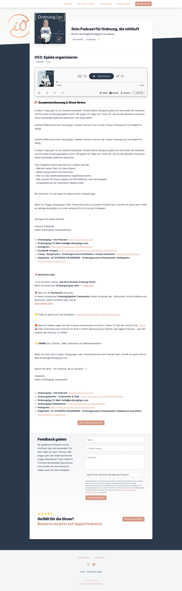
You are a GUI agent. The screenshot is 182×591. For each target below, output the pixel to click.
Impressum (99, 557)
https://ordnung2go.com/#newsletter (86, 403)
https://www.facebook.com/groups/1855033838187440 (88, 250)
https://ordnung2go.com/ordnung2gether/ (101, 396)
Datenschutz (84, 557)
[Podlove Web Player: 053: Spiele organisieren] (91, 82)
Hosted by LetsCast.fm (91, 580)
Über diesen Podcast (86, 4)
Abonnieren (145, 4)
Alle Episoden (106, 4)
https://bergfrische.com (127, 254)
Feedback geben (124, 4)
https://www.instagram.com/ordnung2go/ (71, 247)
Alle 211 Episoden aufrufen (91, 423)
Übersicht (68, 4)
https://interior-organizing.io (52, 261)
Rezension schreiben (133, 519)
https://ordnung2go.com (80, 239)
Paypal (141, 325)
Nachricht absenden (96, 498)
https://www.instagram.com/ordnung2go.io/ (97, 314)
